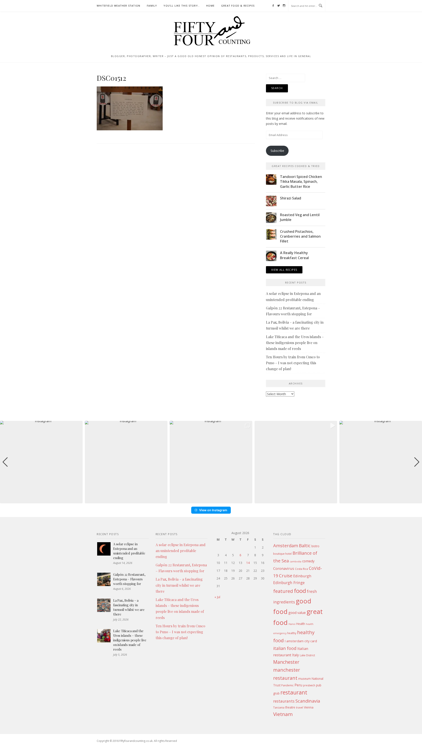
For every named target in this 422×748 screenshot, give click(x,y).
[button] (211, 500)
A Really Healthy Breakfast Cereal (294, 255)
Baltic (305, 545)
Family (152, 5)
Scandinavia (307, 701)
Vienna (308, 707)
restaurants (284, 701)
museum (304, 678)
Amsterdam (285, 545)
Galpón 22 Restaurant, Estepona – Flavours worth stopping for (129, 579)
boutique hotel (282, 554)
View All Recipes (284, 270)
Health (300, 624)
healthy (291, 633)
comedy (308, 561)
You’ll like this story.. (182, 5)
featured (283, 591)
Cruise (285, 575)
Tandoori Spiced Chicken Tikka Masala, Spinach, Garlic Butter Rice (301, 181)
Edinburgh (302, 575)
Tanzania (278, 707)
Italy (295, 655)
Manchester (286, 662)
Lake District (307, 655)
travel (299, 707)
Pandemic (287, 685)
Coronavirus (283, 568)
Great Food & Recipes (238, 5)
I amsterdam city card (301, 641)
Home (210, 5)
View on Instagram (213, 510)
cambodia (295, 561)
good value (297, 612)
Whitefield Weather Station (118, 5)
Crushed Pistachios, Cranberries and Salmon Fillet (300, 236)
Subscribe (277, 151)
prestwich (309, 685)
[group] (41, 462)
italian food (284, 648)
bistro (315, 546)
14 (248, 563)
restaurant (293, 692)
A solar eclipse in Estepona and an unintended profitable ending (129, 551)
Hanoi (292, 624)
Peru (298, 685)
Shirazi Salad (290, 198)
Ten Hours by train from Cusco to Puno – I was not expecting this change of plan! (293, 363)
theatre (290, 707)
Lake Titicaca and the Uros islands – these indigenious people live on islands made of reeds (295, 342)
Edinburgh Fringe (289, 582)
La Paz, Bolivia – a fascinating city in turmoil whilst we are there (129, 607)
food (300, 591)
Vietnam (283, 714)
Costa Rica (301, 569)
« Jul (217, 597)
